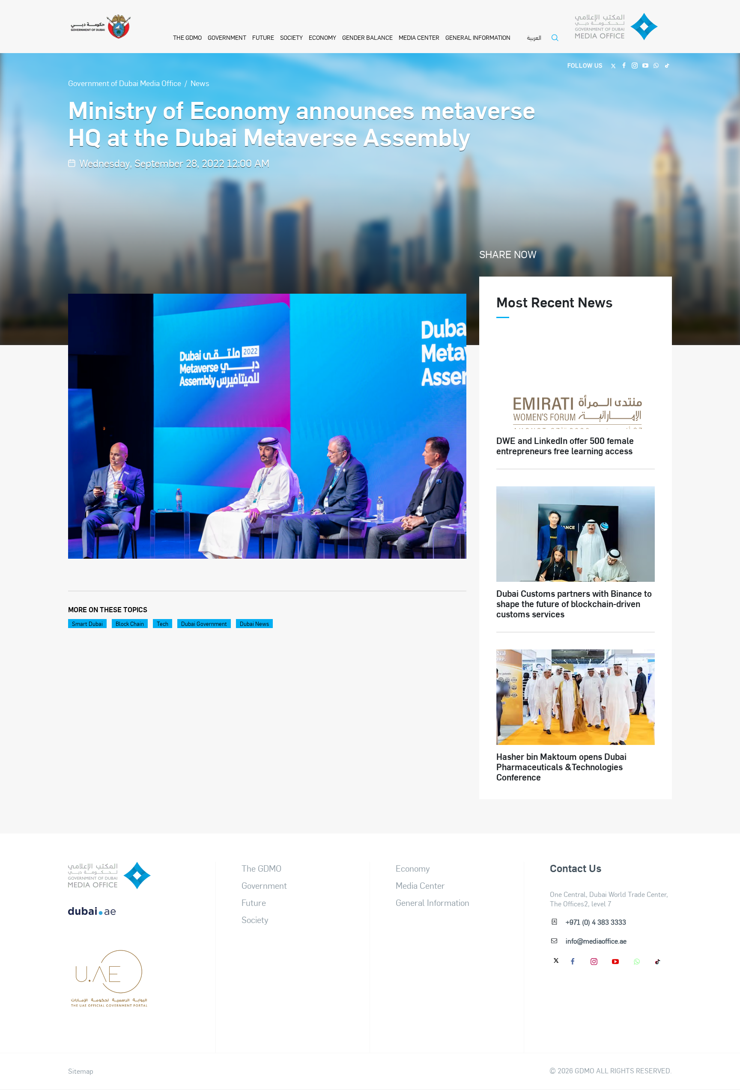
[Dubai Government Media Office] (623, 29)
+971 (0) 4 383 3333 (596, 921)
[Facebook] (624, 65)
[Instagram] (635, 65)
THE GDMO (187, 37)
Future (263, 37)
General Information (477, 37)
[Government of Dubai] (100, 27)
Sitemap (80, 1071)
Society (291, 37)
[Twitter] (613, 65)
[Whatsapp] (656, 65)
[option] (267, 426)
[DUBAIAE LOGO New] (109, 918)
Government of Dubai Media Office (124, 83)
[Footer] (109, 1002)
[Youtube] (645, 65)
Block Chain (130, 623)
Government (227, 37)
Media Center (419, 37)
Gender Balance (367, 37)
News (200, 83)
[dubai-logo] (109, 960)
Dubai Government (204, 623)
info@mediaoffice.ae (596, 940)
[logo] (109, 875)
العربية (534, 38)
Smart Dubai (87, 623)
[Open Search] (557, 43)
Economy (322, 37)
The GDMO (261, 868)
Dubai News (254, 623)
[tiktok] (658, 961)
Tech (162, 623)
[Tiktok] (667, 65)
